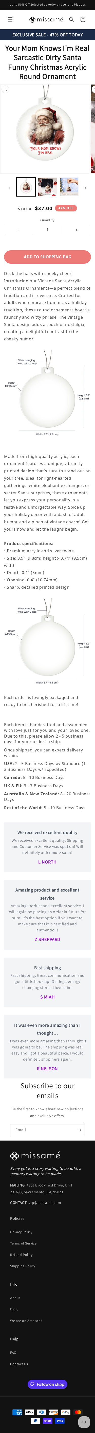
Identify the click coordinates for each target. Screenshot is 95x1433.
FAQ (13, 1352)
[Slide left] (9, 188)
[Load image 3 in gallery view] (69, 186)
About (15, 1297)
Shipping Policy (22, 1266)
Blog (13, 1309)
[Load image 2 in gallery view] (47, 186)
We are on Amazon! (26, 1320)
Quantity (47, 220)
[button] (10, 19)
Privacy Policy (21, 1232)
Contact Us (19, 1364)
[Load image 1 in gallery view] (25, 186)
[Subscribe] (79, 1130)
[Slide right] (85, 188)
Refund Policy (21, 1254)
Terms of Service (23, 1243)
